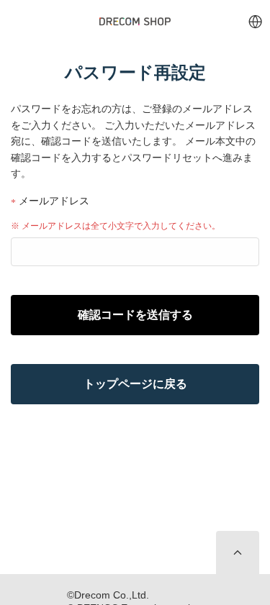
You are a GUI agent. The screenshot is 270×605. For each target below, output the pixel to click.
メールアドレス (52, 201)
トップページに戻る (135, 384)
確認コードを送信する (135, 315)
